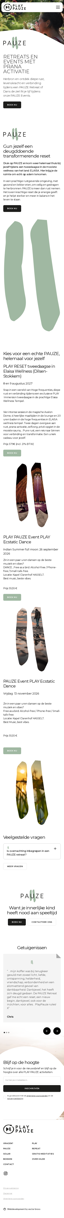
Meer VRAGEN (15, 866)
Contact (8, 1164)
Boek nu (12, 105)
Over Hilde (38, 1159)
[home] (15, 7)
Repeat (36, 1148)
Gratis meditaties (43, 1154)
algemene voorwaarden (37, 1096)
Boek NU (12, 597)
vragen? (8, 1143)
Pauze (6, 1148)
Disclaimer (7, 1193)
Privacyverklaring (11, 1188)
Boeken (7, 1159)
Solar (6, 1154)
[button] (57, 7)
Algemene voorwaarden (13, 1198)
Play (34, 1143)
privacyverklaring (15, 1098)
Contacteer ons (42, 922)
